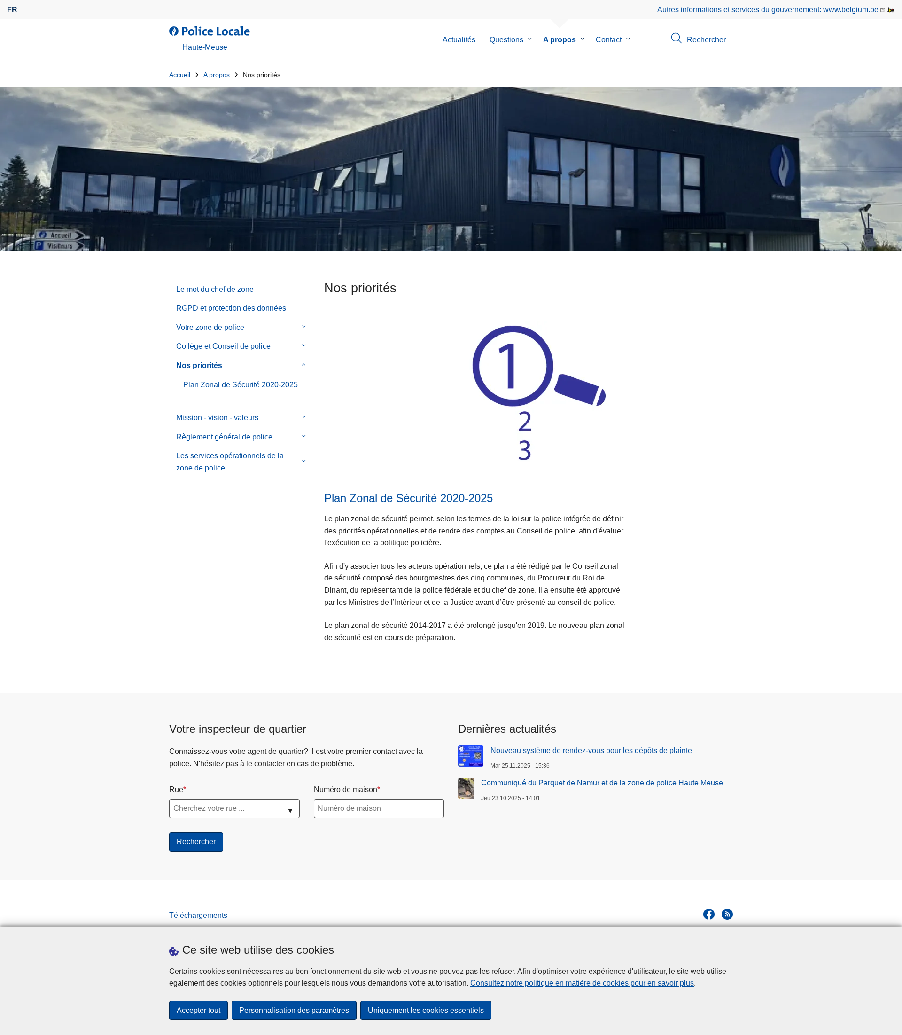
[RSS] (727, 914)
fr (12, 10)
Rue (176, 789)
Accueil (179, 74)
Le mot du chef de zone (215, 289)
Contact (609, 40)
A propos (559, 40)
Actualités (459, 40)
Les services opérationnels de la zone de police (230, 462)
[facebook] (709, 914)
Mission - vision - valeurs (217, 418)
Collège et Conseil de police (223, 346)
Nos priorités (199, 365)
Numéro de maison (345, 789)
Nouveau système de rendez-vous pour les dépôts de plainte (591, 750)
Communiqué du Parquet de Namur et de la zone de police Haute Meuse (602, 783)
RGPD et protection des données (231, 308)
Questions (506, 40)
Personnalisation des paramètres (294, 1010)
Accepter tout (198, 1010)
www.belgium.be (851, 10)
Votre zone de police (210, 327)
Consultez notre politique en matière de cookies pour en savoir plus (582, 983)
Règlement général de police (224, 437)
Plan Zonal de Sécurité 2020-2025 (240, 385)
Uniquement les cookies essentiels (426, 1010)
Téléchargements (198, 915)
